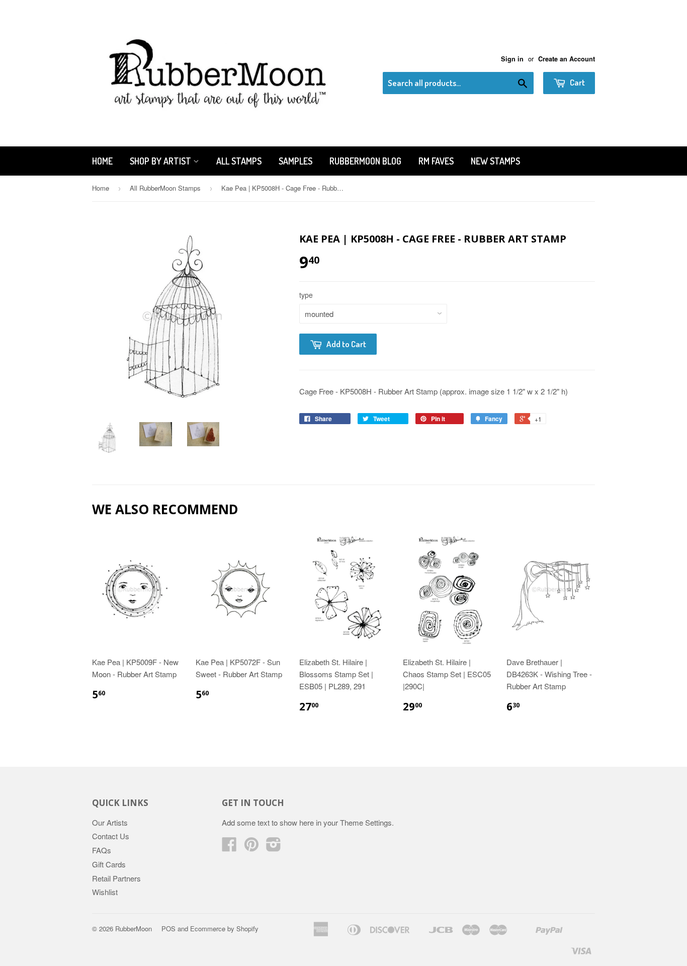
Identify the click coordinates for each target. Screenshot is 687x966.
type (306, 295)
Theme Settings (366, 822)
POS (168, 928)
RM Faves (436, 161)
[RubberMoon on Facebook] (229, 847)
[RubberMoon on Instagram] (273, 847)
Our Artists (110, 822)
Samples (295, 161)
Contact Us (110, 836)
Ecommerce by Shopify (224, 928)
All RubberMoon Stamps (165, 188)
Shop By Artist (161, 161)
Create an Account (566, 58)
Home (102, 161)
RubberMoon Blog (365, 161)
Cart (576, 82)
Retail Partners (116, 878)
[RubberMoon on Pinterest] (251, 847)
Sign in (512, 58)
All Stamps (239, 161)
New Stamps (495, 161)
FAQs (101, 850)
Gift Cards (109, 864)
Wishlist (105, 892)
